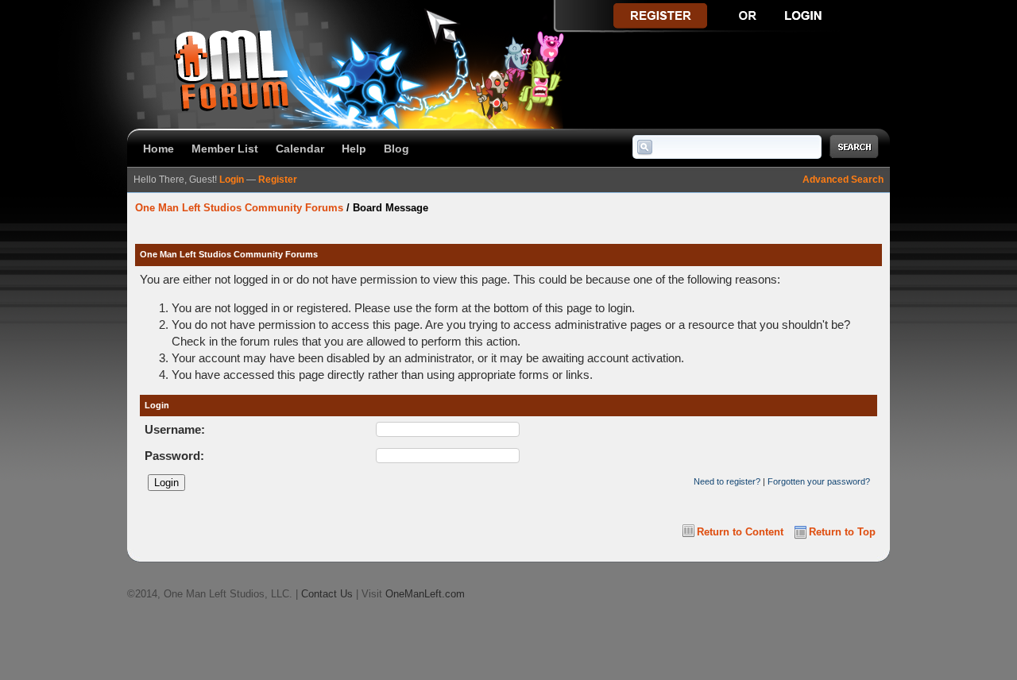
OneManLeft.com (425, 594)
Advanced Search (843, 179)
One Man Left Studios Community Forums (239, 208)
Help (354, 148)
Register (277, 179)
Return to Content (740, 532)
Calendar (300, 148)
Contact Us (327, 594)
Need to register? (727, 481)
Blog (396, 148)
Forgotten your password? (819, 481)
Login (231, 179)
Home (158, 148)
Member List (224, 148)
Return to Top (842, 532)
